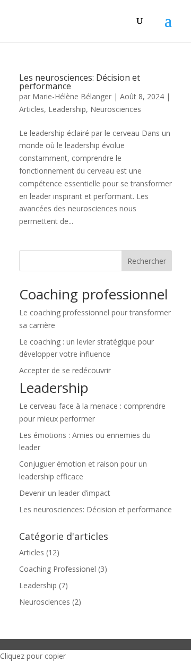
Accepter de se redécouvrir (65, 370)
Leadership (67, 109)
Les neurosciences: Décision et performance (79, 82)
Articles (31, 109)
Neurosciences (115, 109)
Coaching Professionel (57, 569)
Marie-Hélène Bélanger (71, 96)
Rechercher (146, 261)
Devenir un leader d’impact (64, 493)
